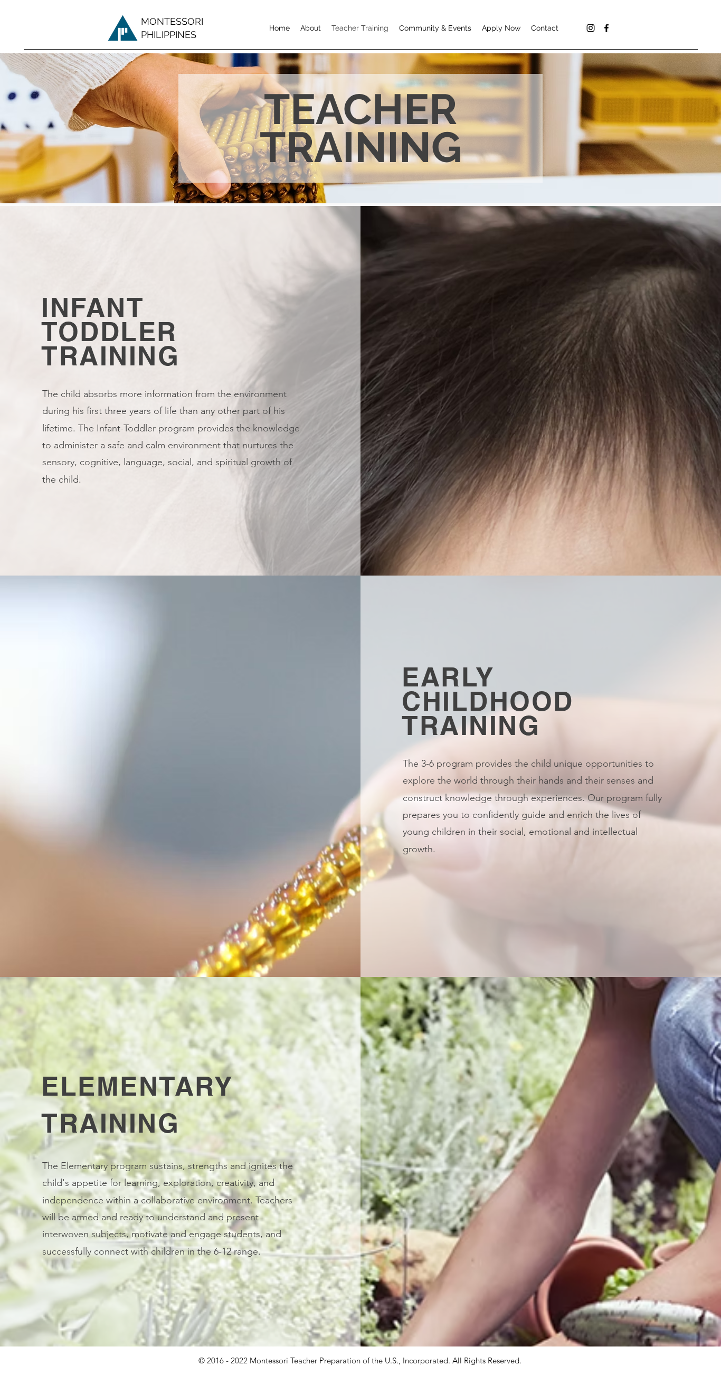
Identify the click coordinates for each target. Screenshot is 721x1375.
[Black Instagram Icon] (590, 28)
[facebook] (606, 28)
